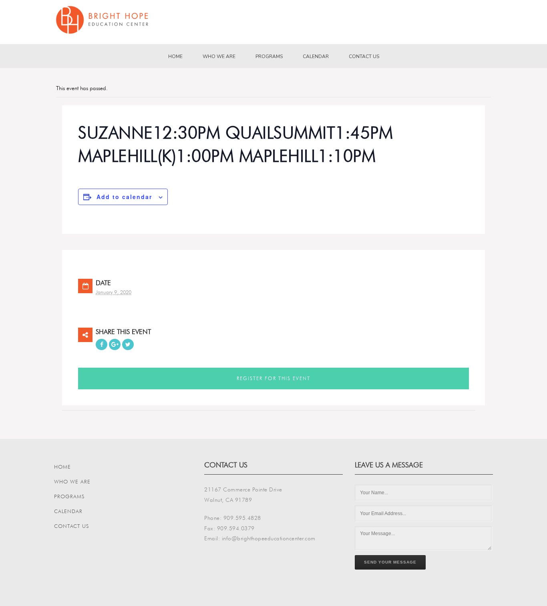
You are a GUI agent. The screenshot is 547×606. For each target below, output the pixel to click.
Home (175, 56)
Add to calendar (124, 197)
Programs (269, 56)
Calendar (316, 56)
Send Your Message (390, 562)
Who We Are (219, 56)
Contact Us (364, 56)
